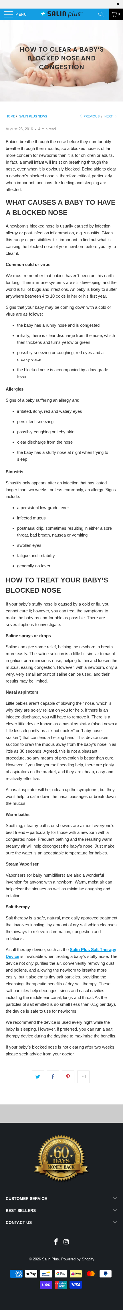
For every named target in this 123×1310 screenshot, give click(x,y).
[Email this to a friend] (83, 1077)
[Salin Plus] (61, 14)
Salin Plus (50, 1259)
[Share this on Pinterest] (68, 1077)
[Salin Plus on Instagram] (66, 1242)
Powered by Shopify (77, 1259)
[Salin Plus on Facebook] (56, 1242)
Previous (91, 116)
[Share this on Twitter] (38, 1077)
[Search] (103, 14)
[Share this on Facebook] (53, 1077)
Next (109, 116)
